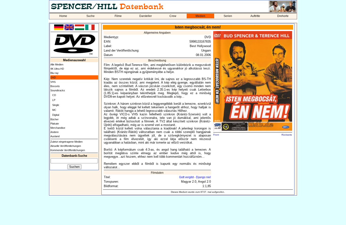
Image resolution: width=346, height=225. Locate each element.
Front (216, 134)
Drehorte (283, 16)
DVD (53, 77)
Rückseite (287, 134)
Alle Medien (56, 64)
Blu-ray (54, 73)
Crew (172, 16)
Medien (200, 16)
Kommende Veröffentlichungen (67, 150)
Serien (228, 16)
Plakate (54, 123)
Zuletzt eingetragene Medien (66, 141)
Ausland (55, 136)
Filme (118, 16)
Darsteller (145, 16)
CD (54, 95)
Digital (55, 114)
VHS (53, 81)
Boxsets (55, 86)
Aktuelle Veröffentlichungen (65, 146)
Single (55, 105)
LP (53, 100)
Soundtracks (57, 90)
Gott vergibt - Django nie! (195, 177)
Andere (54, 132)
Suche (90, 16)
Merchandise (57, 127)
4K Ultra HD (57, 68)
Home (63, 16)
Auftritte (255, 16)
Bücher (54, 119)
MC (54, 109)
